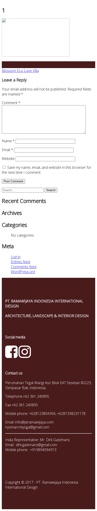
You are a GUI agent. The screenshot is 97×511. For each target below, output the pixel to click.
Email (7, 149)
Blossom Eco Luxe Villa (20, 70)
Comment (11, 102)
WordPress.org (23, 271)
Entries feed (20, 261)
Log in (16, 256)
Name (8, 140)
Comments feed (23, 266)
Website (8, 158)
